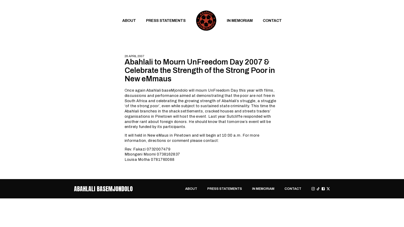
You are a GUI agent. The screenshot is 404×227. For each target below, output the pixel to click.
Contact (272, 20)
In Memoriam (240, 20)
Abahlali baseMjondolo (103, 188)
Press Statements (166, 20)
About (129, 20)
